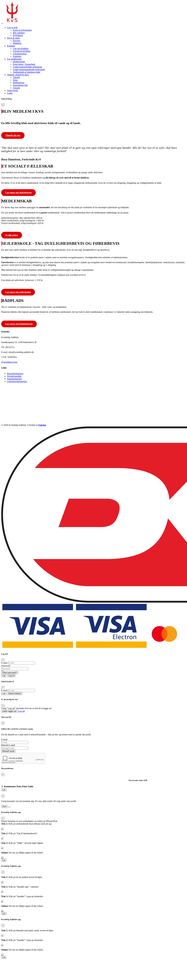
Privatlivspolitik (14, 376)
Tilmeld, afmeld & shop (18, 74)
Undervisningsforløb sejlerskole (27, 67)
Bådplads (17, 43)
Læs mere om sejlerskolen (18, 292)
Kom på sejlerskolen (22, 30)
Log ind (11, 676)
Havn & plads (13, 38)
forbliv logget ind (9, 711)
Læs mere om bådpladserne (19, 324)
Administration (20, 53)
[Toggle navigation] (2, 23)
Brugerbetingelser (15, 373)
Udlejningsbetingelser (17, 381)
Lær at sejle (12, 27)
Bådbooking (18, 82)
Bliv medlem (19, 32)
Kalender (17, 56)
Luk (3, 676)
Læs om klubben (20, 48)
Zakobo (42, 425)
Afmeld (16, 88)
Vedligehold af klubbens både (26, 72)
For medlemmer (14, 59)
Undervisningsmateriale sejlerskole (29, 69)
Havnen (16, 40)
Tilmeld (16, 77)
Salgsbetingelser (14, 379)
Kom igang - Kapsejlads (24, 64)
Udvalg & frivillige (21, 51)
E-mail (4, 663)
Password (5, 665)
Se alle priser (11, 235)
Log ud (21, 711)
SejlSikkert (18, 35)
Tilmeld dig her (12, 135)
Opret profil (12, 90)
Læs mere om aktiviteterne (18, 192)
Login (10, 93)
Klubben (11, 46)
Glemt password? (9, 672)
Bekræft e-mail (8, 745)
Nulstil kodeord (14, 693)
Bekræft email (8, 751)
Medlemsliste (19, 61)
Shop (15, 80)
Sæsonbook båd (20, 85)
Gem (4, 806)
